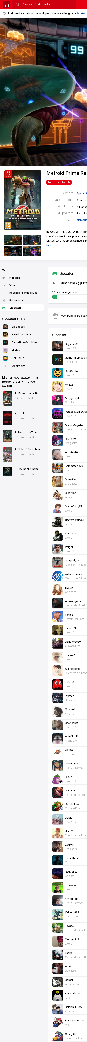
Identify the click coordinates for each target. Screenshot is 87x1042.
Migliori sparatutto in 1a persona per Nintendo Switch (20, 382)
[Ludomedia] (6, 4)
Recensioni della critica (23, 292)
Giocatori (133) (13, 319)
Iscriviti (81, 13)
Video (12, 285)
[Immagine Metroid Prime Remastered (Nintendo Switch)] (13, 240)
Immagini (14, 277)
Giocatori (15, 307)
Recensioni (16, 300)
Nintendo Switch (59, 182)
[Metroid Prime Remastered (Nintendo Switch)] (22, 199)
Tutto (5, 270)
